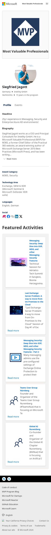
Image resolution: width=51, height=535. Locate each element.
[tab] (7, 105)
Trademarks (40, 525)
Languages (7, 202)
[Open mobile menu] (47, 4)
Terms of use (26, 525)
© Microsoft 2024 (25, 530)
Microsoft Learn (9, 508)
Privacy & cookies (10, 525)
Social (5, 212)
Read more (13, 330)
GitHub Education (10, 504)
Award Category (9, 171)
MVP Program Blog (10, 491)
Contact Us (44, 520)
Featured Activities (22, 227)
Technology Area (10, 182)
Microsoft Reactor (10, 500)
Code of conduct (9, 487)
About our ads (8, 530)
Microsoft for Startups (12, 496)
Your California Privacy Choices (20, 520)
